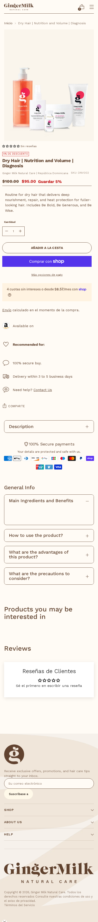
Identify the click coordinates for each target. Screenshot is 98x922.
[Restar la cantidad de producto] (7, 231)
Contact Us (43, 390)
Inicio (8, 23)
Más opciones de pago (47, 274)
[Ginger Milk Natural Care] (19, 6)
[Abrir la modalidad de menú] (91, 7)
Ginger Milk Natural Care (48, 892)
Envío (6, 310)
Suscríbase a (18, 794)
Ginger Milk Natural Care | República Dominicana (35, 173)
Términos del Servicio (19, 905)
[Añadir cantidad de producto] (20, 231)
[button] (11, 146)
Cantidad (9, 222)
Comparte (16, 406)
